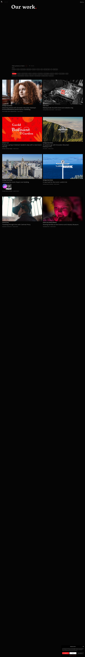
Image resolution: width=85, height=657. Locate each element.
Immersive (38, 69)
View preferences (80, 653)
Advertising (13, 69)
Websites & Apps (55, 69)
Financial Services (40, 73)
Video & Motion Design (46, 69)
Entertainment (34, 73)
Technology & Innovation (45, 75)
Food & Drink (51, 73)
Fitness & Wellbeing (46, 73)
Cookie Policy (70, 655)
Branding (18, 69)
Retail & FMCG (31, 75)
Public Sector (26, 75)
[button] (83, 646)
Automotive (19, 73)
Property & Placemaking (21, 75)
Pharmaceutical (14, 75)
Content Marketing (23, 69)
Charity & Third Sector (24, 73)
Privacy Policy (74, 655)
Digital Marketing (29, 69)
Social (41, 69)
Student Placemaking (37, 75)
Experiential (33, 69)
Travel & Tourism (51, 75)
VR (51, 69)
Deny (73, 653)
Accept (66, 653)
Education (30, 73)
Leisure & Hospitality (61, 73)
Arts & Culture (14, 73)
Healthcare (56, 73)
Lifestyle (67, 73)
